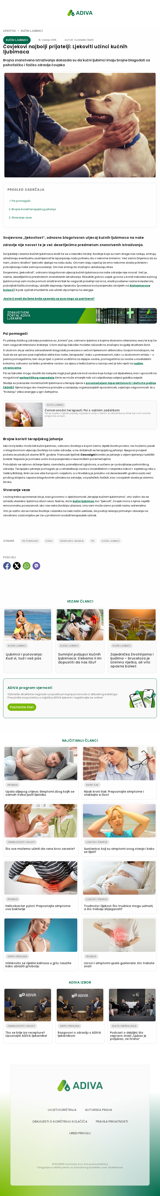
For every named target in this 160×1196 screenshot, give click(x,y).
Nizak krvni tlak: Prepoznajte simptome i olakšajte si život (114, 790)
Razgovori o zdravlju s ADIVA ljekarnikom (79, 1031)
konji (49, 541)
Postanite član (22, 707)
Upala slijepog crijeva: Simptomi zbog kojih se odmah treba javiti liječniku (39, 790)
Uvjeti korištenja (62, 1110)
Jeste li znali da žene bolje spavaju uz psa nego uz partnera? (49, 299)
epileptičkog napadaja (36, 378)
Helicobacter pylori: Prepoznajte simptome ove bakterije (37, 904)
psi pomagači (30, 541)
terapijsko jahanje (72, 541)
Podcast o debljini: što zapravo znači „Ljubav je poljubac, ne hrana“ (128, 1032)
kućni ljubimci (111, 541)
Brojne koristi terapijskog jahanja (34, 209)
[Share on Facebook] (7, 566)
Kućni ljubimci (32, 31)
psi (92, 541)
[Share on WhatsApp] (26, 566)
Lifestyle (9, 31)
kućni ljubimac (84, 501)
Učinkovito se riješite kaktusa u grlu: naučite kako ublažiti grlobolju (38, 961)
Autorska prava (98, 1110)
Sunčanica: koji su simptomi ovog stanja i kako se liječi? (119, 847)
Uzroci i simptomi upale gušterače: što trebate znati (119, 961)
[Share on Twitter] (17, 566)
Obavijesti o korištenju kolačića (59, 1121)
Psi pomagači (21, 201)
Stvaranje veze (22, 218)
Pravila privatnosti (112, 1121)
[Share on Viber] (36, 566)
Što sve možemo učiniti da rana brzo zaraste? (40, 845)
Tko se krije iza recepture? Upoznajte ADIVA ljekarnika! (26, 1031)
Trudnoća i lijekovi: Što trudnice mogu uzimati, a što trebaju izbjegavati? (118, 904)
